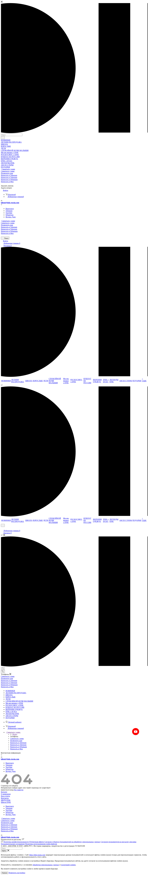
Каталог (4, 792)
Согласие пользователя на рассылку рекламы (118, 842)
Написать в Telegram (9, 175)
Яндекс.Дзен (11, 217)
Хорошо (4, 873)
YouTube (9, 213)
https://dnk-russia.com (37, 855)
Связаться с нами (8, 169)
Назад (14, 734)
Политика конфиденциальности (16, 842)
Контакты (5, 798)
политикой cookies (68, 865)
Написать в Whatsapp (9, 180)
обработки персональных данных (46, 865)
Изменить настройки (17, 873)
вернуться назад (7, 790)
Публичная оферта (36, 842)
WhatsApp (9, 215)
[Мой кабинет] (2, 528)
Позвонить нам (7, 173)
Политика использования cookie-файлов (41, 844)
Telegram (9, 211)
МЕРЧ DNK (6, 800)
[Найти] (3, 137)
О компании (6, 794)
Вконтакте (10, 209)
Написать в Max (7, 182)
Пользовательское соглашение (13, 844)
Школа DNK (6, 802)
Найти (4, 851)
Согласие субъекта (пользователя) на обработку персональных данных (72, 842)
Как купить (5, 796)
